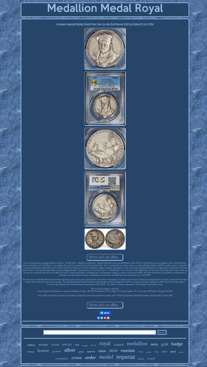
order (90, 357)
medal (106, 357)
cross (76, 358)
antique (43, 344)
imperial (125, 357)
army (164, 351)
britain (141, 359)
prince (81, 352)
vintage (30, 351)
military (31, 345)
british (55, 344)
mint (113, 350)
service (67, 344)
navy (154, 344)
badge (177, 343)
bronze (43, 350)
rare (102, 351)
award (151, 358)
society (84, 345)
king (156, 351)
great (173, 351)
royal (104, 343)
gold (164, 344)
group (93, 345)
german (56, 351)
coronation (61, 358)
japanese (91, 351)
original (119, 344)
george (148, 352)
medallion (137, 343)
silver (70, 350)
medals (181, 352)
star (77, 344)
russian (128, 350)
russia (140, 352)
